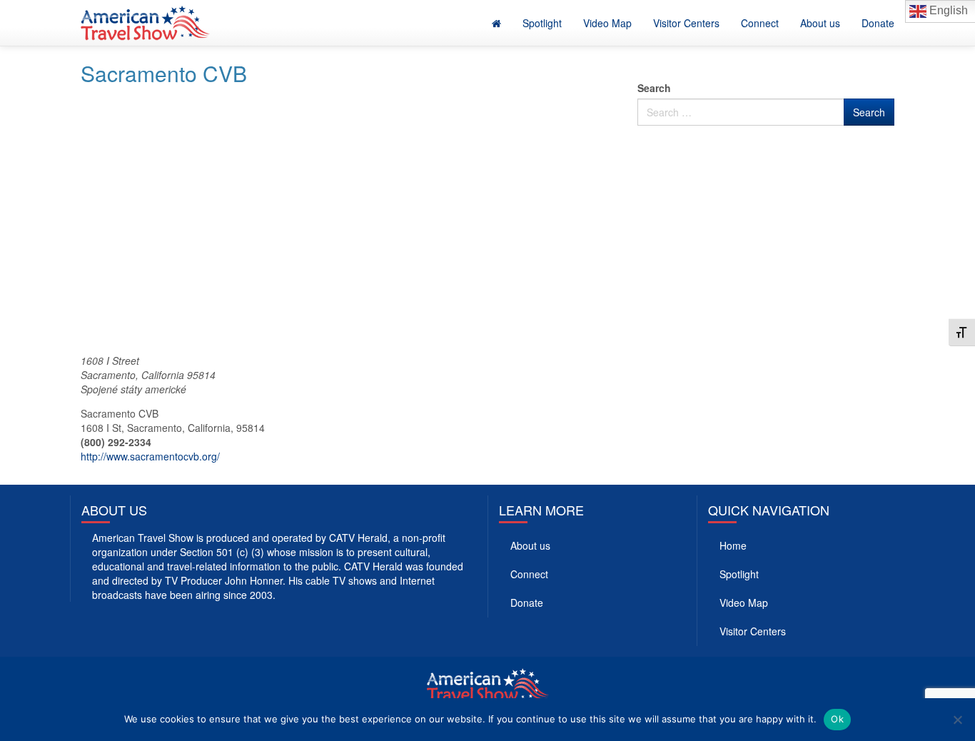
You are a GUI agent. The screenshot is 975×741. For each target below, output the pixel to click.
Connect (760, 23)
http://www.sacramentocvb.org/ (150, 456)
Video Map (607, 23)
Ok (837, 719)
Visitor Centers (686, 23)
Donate (878, 23)
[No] (957, 719)
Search (654, 88)
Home (733, 545)
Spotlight (542, 23)
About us (820, 23)
